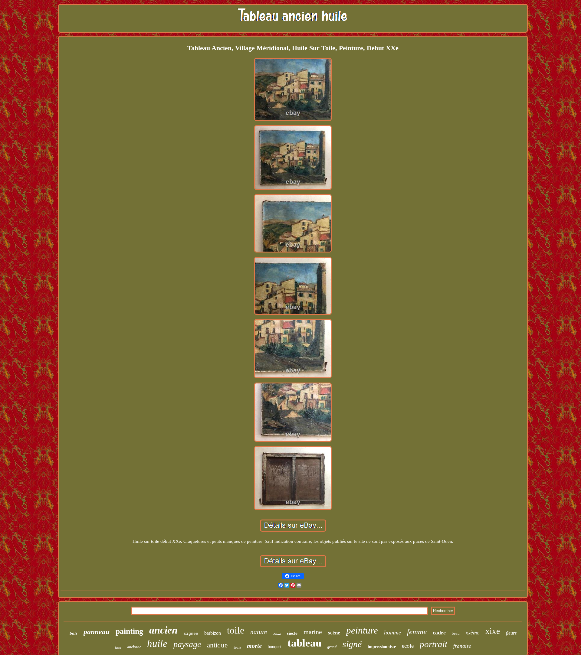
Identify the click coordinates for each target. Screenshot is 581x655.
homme (392, 632)
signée (191, 633)
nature (258, 632)
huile (157, 643)
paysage (187, 644)
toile (235, 630)
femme (417, 631)
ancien (163, 630)
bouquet (274, 646)
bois (73, 633)
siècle (292, 633)
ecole (408, 646)
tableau (304, 643)
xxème (472, 633)
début (277, 634)
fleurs (511, 633)
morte (254, 645)
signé (352, 644)
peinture (362, 630)
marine (313, 632)
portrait (433, 644)
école (237, 647)
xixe (492, 631)
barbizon (212, 633)
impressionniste (382, 646)
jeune (118, 647)
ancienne (134, 647)
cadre (439, 633)
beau (456, 633)
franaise (462, 646)
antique (217, 645)
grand (331, 647)
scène (334, 633)
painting (129, 631)
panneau (97, 632)
